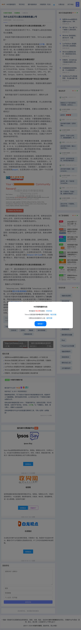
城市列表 (49, 318)
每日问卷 (53, 314)
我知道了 (40, 324)
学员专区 (49, 311)
